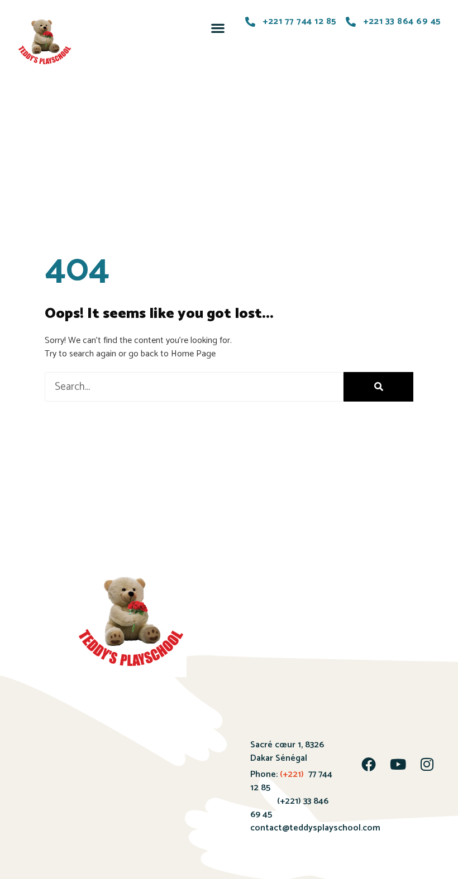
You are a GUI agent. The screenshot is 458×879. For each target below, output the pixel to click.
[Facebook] (368, 764)
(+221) (292, 774)
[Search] (378, 387)
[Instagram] (426, 764)
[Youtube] (397, 764)
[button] (218, 27)
